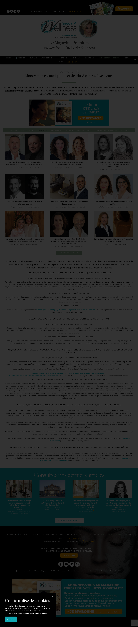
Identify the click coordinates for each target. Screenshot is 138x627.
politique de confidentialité (35, 613)
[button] (53, 596)
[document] (69, 313)
